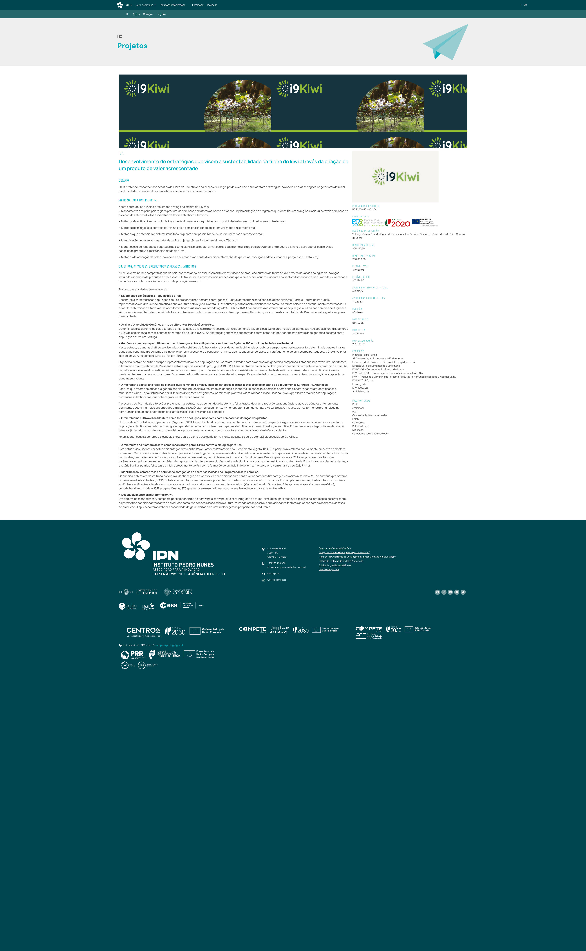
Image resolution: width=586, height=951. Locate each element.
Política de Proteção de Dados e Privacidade (341, 560)
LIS (127, 14)
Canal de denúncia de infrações (335, 548)
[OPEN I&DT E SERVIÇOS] (155, 5)
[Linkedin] (450, 592)
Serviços (148, 14)
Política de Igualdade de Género (335, 565)
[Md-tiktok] (463, 592)
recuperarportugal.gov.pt (169, 645)
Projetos (161, 14)
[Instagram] (444, 592)
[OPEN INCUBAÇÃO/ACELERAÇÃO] (187, 5)
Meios (136, 14)
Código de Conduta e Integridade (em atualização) (344, 552)
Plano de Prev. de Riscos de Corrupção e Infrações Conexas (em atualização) (357, 556)
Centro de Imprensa (329, 569)
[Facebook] (437, 592)
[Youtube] (456, 592)
